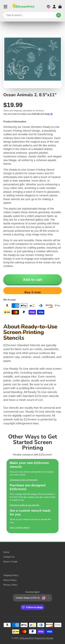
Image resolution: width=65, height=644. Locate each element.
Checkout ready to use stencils (24, 505)
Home (6, 552)
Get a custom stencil (19, 527)
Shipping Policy (10, 575)
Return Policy (10, 580)
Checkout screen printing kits (23, 480)
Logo (23, 6)
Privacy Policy (10, 584)
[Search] (58, 15)
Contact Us (9, 556)
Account (54, 6)
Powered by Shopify (43, 638)
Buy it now (32, 292)
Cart (60, 6)
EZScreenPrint (27, 638)
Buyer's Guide (10, 561)
